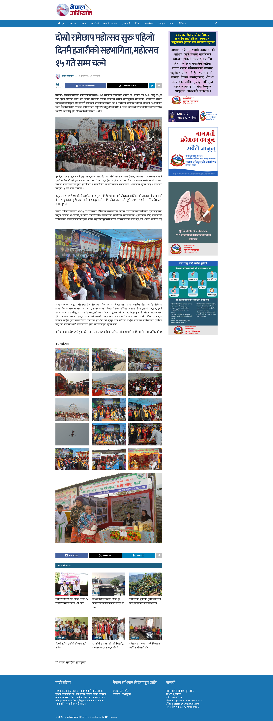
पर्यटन (97, 593)
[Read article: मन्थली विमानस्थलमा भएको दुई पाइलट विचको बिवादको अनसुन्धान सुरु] (108, 584)
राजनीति (95, 23)
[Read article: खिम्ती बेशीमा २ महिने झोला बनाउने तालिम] (71, 628)
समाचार (72, 23)
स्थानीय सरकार (110, 23)
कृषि (133, 593)
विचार (138, 23)
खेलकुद (161, 23)
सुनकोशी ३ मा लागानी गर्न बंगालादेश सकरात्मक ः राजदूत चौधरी (108, 646)
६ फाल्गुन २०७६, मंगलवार (89, 76)
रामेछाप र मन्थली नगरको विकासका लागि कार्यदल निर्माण (145, 646)
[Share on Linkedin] (152, 85)
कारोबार (149, 23)
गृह (63, 23)
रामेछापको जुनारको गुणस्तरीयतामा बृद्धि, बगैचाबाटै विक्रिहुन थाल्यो (145, 601)
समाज (83, 23)
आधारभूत (61, 638)
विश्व (171, 23)
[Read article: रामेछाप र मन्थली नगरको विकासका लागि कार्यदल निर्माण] (145, 628)
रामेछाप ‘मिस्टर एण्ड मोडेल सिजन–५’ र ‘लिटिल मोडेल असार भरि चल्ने (71, 601)
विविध (181, 23)
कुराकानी (126, 23)
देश (59, 593)
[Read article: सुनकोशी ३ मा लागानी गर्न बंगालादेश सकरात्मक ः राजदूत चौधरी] (108, 628)
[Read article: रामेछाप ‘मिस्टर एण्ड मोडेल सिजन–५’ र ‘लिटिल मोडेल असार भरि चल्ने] (71, 584)
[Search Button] (216, 23)
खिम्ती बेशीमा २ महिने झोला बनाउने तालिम (71, 646)
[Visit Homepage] (81, 9)
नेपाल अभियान (68, 76)
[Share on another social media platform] (159, 85)
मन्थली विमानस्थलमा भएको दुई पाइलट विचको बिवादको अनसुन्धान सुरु (108, 603)
